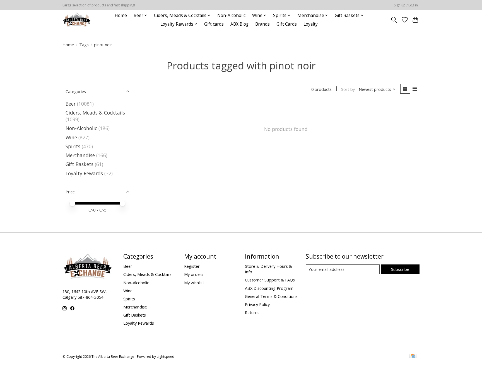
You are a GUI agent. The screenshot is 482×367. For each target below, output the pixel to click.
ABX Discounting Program (269, 288)
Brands (262, 24)
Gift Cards (286, 24)
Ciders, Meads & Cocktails (95, 112)
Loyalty (310, 24)
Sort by (348, 89)
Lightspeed (165, 356)
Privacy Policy (257, 304)
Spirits (73, 146)
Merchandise (80, 155)
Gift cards (214, 24)
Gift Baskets (79, 164)
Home (121, 15)
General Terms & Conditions (271, 296)
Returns (252, 312)
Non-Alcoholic (231, 15)
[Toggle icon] (394, 20)
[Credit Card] (412, 356)
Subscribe (400, 269)
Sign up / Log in (406, 5)
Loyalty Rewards (84, 173)
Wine (71, 137)
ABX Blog (239, 24)
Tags (84, 44)
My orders (193, 274)
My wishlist (194, 282)
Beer (71, 103)
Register (192, 266)
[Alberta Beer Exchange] (76, 19)
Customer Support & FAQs (270, 280)
